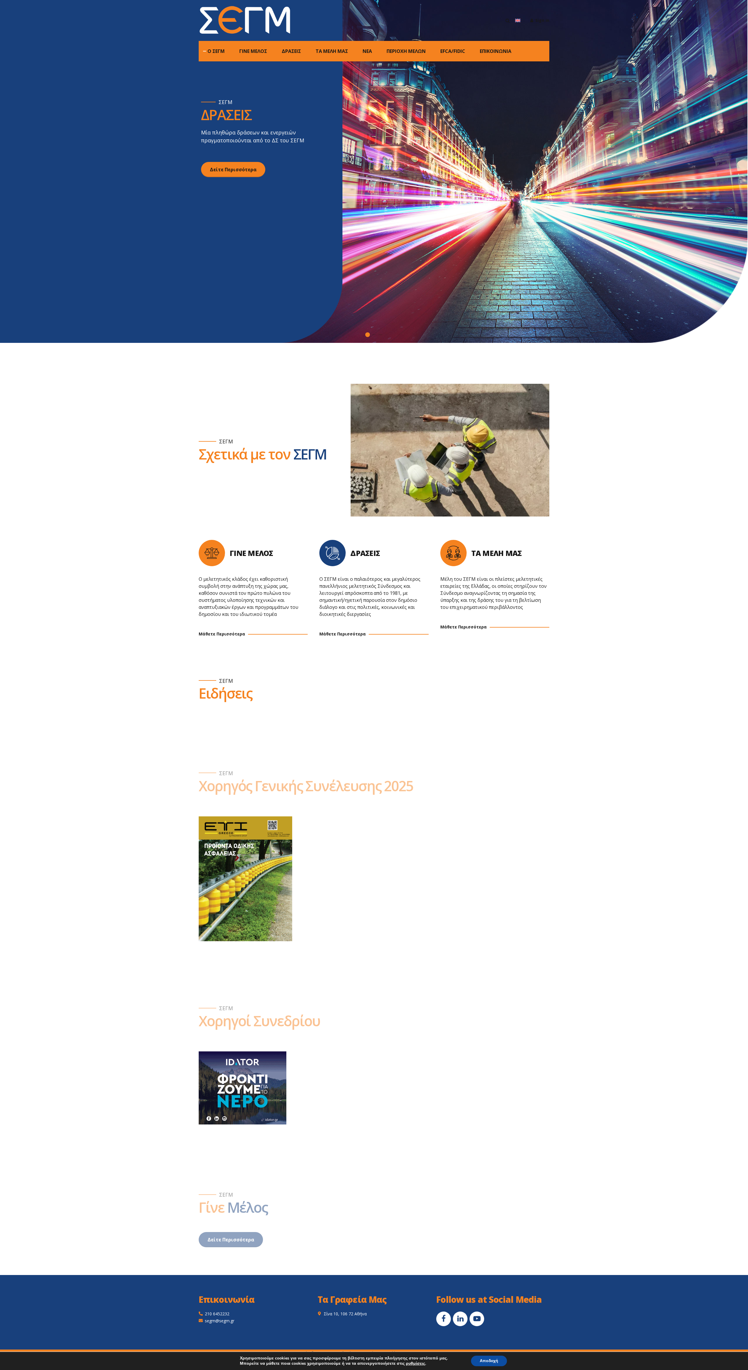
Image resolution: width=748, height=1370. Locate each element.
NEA (367, 51)
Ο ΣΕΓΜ (216, 51)
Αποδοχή (489, 1361)
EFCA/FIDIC (452, 51)
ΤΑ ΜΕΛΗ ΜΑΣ (332, 51)
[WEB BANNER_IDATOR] (242, 1087)
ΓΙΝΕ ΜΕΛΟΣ (253, 51)
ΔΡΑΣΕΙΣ (291, 51)
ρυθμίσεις (415, 1363)
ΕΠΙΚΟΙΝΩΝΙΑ (495, 51)
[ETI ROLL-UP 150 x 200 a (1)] (245, 878)
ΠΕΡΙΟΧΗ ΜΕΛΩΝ (406, 51)
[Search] (507, 20)
